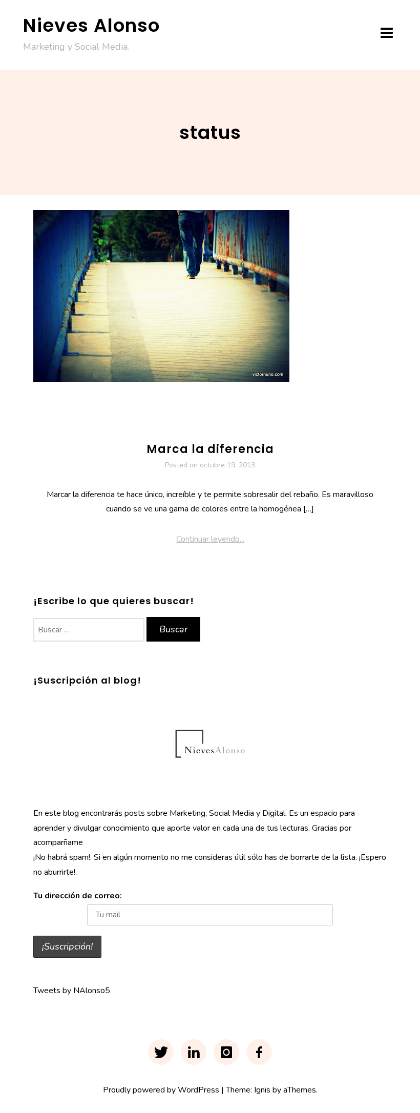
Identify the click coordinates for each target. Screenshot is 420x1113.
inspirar (232, 420)
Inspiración (194, 420)
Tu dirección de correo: (77, 895)
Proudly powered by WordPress (161, 1090)
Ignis (262, 1090)
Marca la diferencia (210, 449)
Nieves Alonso (91, 25)
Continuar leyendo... (210, 539)
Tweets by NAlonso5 (71, 990)
